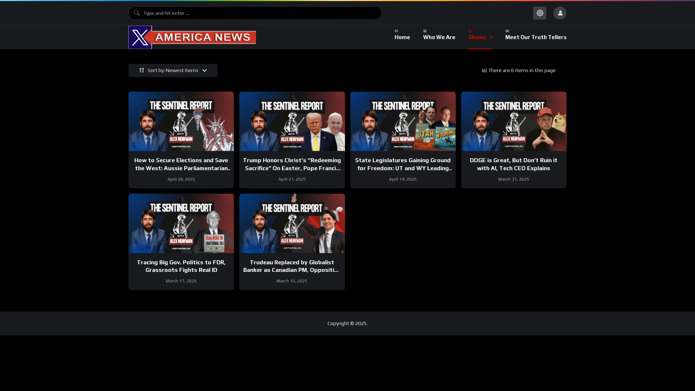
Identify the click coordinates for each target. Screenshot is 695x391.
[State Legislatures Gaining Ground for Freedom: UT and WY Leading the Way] (403, 121)
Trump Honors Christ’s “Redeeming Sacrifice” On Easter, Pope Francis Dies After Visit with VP (292, 168)
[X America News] (192, 37)
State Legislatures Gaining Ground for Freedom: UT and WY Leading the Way (403, 168)
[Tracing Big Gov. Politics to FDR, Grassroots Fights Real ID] (181, 223)
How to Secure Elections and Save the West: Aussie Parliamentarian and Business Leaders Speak (181, 168)
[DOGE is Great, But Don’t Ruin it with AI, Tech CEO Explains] (513, 121)
